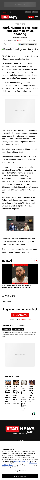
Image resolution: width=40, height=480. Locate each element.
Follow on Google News (28, 44)
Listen (35, 12)
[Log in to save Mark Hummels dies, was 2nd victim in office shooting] (14, 44)
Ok (38, 443)
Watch (28, 12)
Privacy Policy (25, 461)
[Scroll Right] (36, 260)
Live (4, 12)
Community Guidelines (25, 319)
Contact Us (20, 440)
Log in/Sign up (6, 332)
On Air (9, 12)
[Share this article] (10, 44)
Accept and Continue (20, 476)
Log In (30, 17)
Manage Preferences (20, 471)
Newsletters (19, 329)
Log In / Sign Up (20, 315)
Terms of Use (17, 461)
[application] (20, 223)
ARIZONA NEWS (20, 24)
